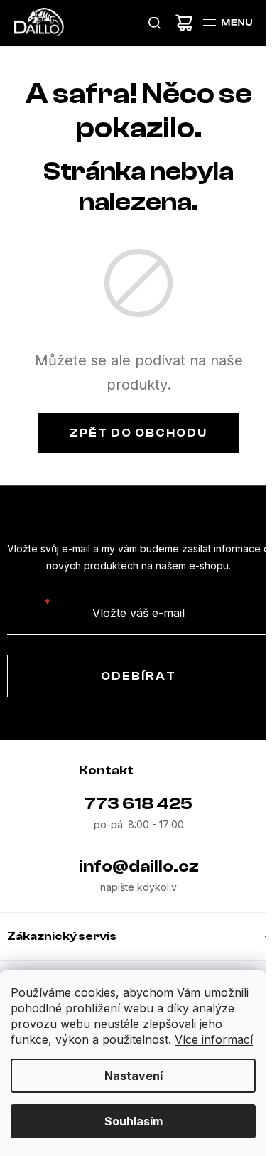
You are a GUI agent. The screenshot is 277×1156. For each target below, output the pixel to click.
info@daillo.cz (139, 866)
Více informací (214, 1039)
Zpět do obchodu (138, 433)
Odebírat (138, 676)
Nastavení (133, 1076)
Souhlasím (133, 1121)
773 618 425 (138, 803)
